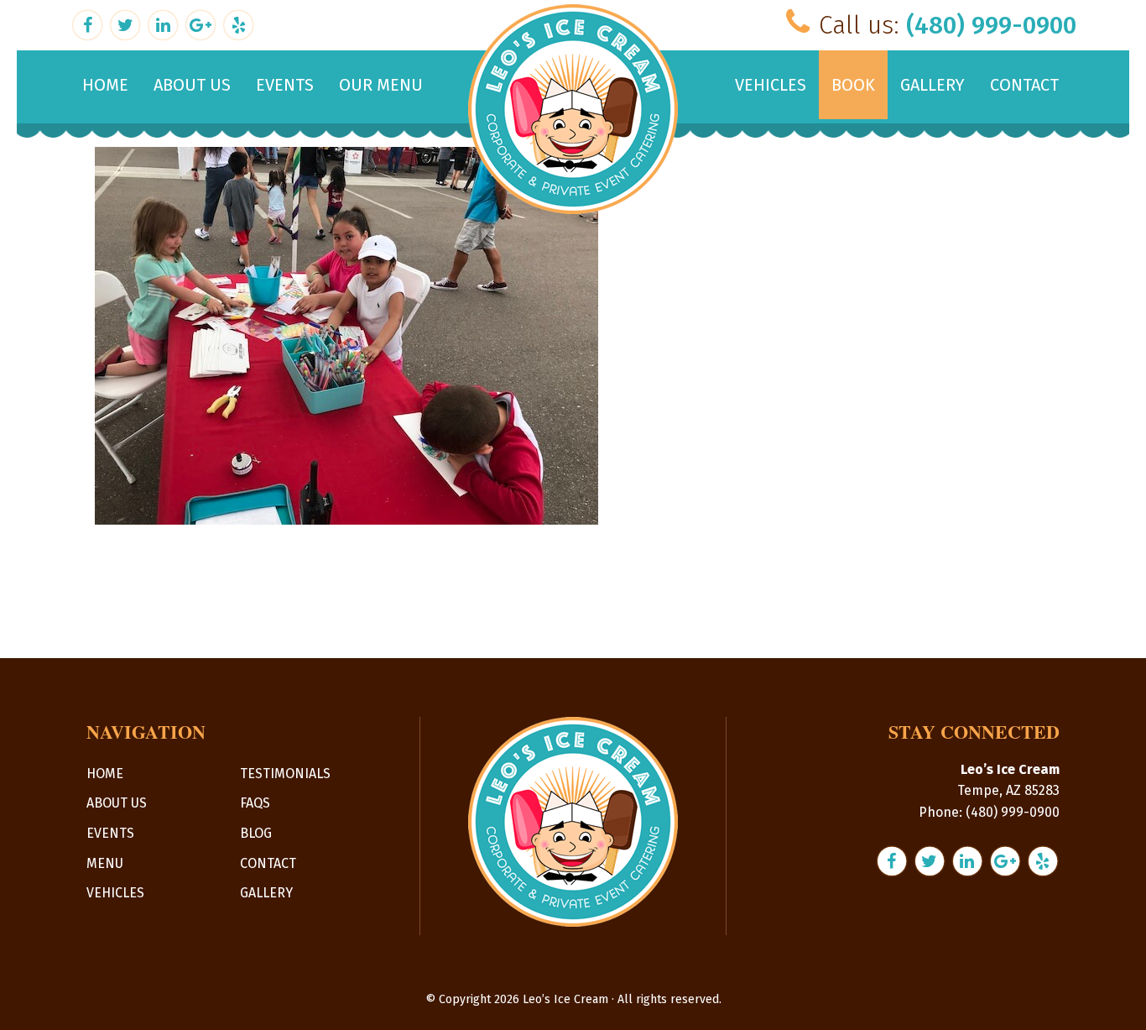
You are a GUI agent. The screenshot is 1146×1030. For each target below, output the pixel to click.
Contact (268, 863)
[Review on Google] (202, 23)
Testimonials (285, 774)
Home (104, 774)
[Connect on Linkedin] (165, 23)
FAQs (255, 803)
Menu (104, 863)
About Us (116, 803)
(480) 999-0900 (991, 25)
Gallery (266, 893)
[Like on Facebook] (89, 23)
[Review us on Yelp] (238, 23)
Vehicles (115, 893)
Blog (256, 833)
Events (110, 833)
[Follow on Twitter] (127, 23)
